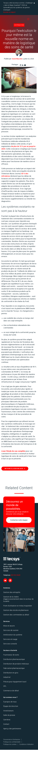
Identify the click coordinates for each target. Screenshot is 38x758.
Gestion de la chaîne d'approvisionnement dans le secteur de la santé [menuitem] (18, 599)
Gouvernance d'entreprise (11, 739)
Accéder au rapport (9, 12)
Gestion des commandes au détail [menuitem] (16, 615)
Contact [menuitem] (6, 724)
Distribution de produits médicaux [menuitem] (16, 664)
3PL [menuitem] (4, 686)
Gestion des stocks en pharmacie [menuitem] (16, 610)
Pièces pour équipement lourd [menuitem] (14, 682)
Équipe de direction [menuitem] (10, 706)
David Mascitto (17, 59)
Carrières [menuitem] (6, 720)
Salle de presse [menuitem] (9, 715)
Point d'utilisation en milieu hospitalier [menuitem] (17, 606)
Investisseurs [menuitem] (8, 711)
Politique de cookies (10, 744)
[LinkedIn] (22, 65)
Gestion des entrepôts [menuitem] (11, 592)
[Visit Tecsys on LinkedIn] (10, 580)
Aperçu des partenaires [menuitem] (12, 729)
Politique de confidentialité (11, 742)
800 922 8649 (15, 575)
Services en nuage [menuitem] (10, 639)
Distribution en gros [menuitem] (10, 673)
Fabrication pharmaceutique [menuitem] (14, 668)
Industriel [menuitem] (6, 677)
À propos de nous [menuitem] (10, 702)
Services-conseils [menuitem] (10, 644)
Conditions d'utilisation (26, 744)
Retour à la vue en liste (14, 468)
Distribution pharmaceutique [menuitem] (14, 659)
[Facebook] (20, 65)
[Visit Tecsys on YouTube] (5, 580)
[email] (25, 65)
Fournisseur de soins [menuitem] (11, 655)
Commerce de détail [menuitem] (11, 691)
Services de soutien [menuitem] (10, 630)
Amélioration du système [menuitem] (12, 635)
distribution (19, 25)
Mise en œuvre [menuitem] (9, 626)
